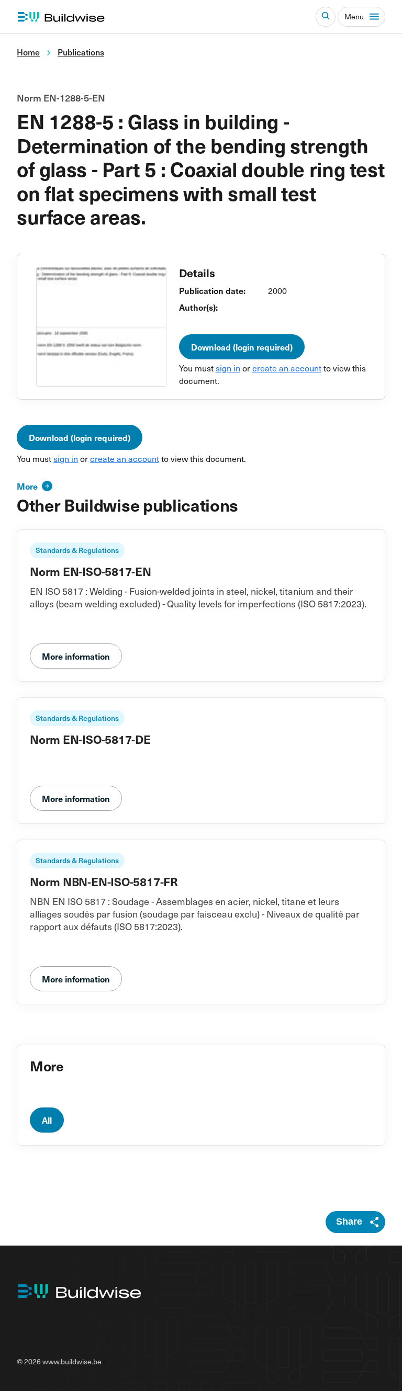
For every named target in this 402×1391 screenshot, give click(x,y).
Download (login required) (242, 347)
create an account (286, 367)
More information (76, 656)
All (47, 1120)
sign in (228, 367)
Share (349, 1221)
